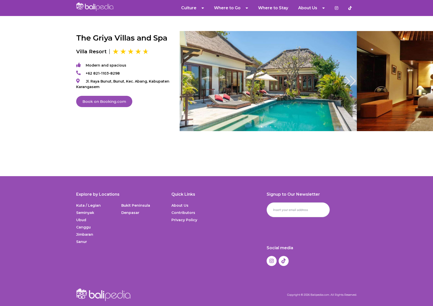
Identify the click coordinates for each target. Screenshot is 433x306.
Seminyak (85, 212)
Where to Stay (273, 8)
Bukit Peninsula (135, 205)
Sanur (81, 241)
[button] (350, 81)
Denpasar (130, 212)
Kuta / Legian (88, 205)
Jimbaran (84, 234)
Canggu (83, 227)
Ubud (81, 220)
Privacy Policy (184, 220)
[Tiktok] (284, 261)
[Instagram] (272, 261)
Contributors (183, 212)
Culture (188, 8)
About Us (179, 205)
